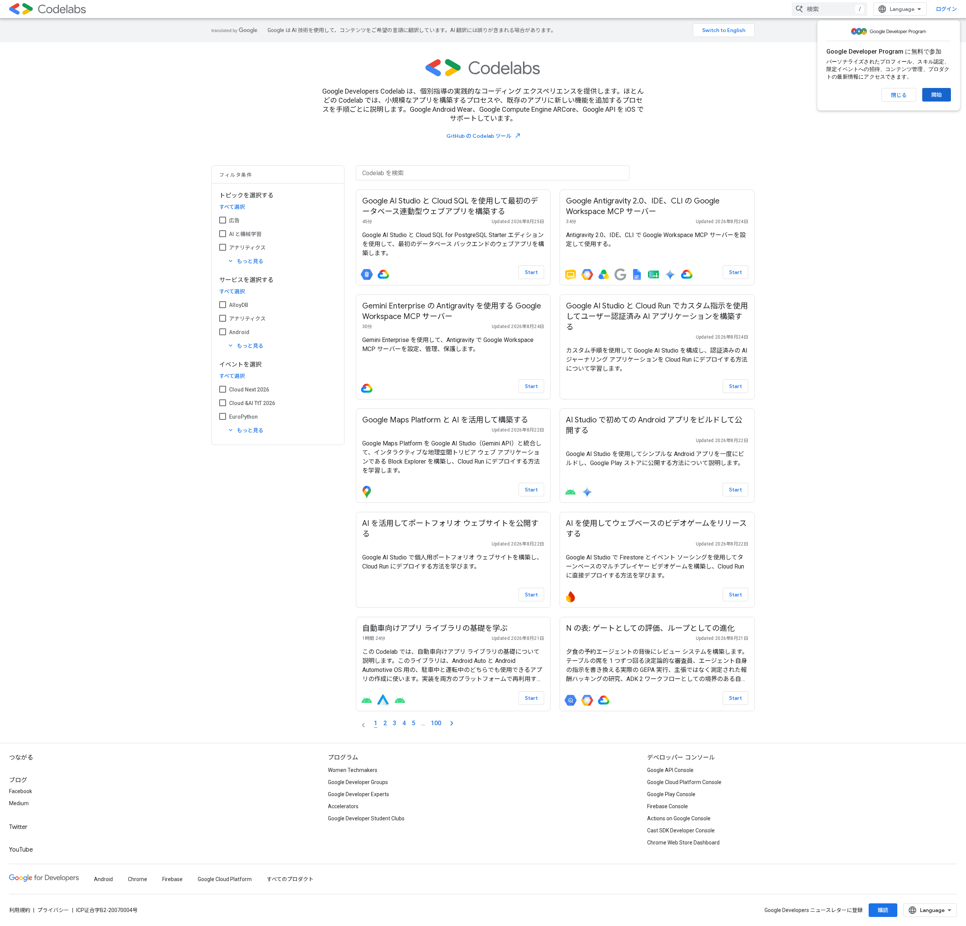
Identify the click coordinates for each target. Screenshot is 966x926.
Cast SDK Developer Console (681, 830)
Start (531, 272)
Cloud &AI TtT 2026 (252, 403)
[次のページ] (451, 723)
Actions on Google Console (679, 818)
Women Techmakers (352, 770)
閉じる (899, 95)
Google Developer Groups (358, 782)
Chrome (137, 879)
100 (436, 723)
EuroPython (243, 417)
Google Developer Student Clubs (366, 818)
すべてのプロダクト (290, 879)
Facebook (20, 791)
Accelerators (343, 806)
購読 (883, 910)
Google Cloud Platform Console (684, 782)
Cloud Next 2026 (249, 390)
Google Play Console (671, 794)
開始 (936, 94)
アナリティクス (247, 248)
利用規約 (19, 910)
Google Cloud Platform (225, 879)
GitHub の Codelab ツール (483, 135)
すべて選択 (232, 206)
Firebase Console (667, 806)
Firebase (172, 879)
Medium (19, 803)
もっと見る (245, 261)
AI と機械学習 (245, 234)
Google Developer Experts (358, 794)
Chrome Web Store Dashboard (683, 843)
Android (239, 332)
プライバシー (53, 910)
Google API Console (670, 770)
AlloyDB (238, 305)
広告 (234, 220)
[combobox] (829, 9)
